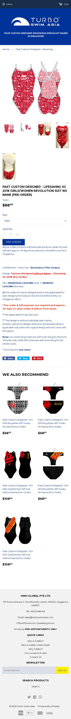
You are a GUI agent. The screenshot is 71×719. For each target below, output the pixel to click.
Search (35, 686)
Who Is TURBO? (35, 641)
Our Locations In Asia (35, 653)
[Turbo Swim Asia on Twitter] (29, 697)
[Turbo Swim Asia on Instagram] (40, 697)
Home (5, 49)
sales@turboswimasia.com (39, 617)
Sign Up (62, 670)
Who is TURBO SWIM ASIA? (35, 645)
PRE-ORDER (13, 241)
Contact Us (35, 657)
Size (4, 214)
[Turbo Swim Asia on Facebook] (34, 697)
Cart (66, 4)
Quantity (7, 229)
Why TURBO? (35, 649)
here (12, 349)
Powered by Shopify (48, 706)
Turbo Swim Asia (26, 706)
